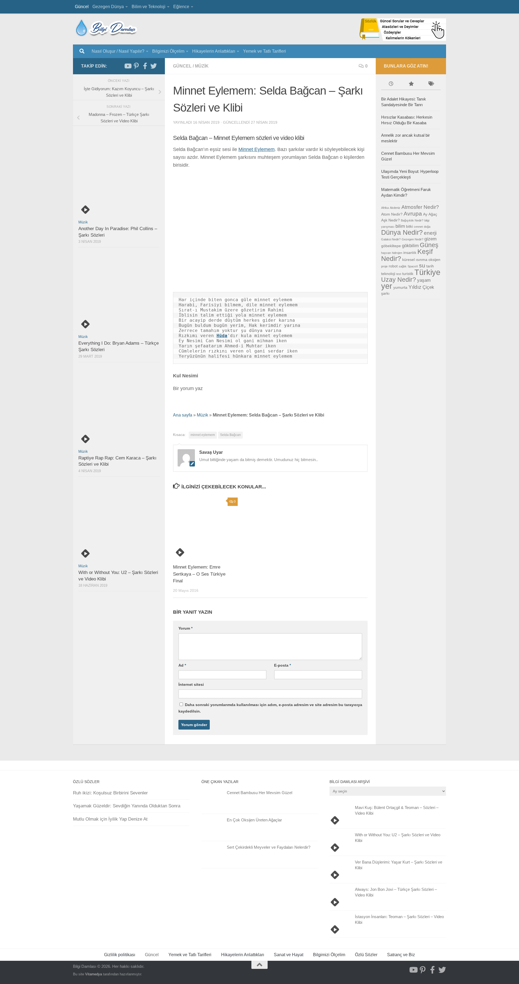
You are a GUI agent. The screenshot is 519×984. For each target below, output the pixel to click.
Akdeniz (395, 207)
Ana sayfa (182, 415)
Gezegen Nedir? (412, 239)
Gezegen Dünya (108, 6)
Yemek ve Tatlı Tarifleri (264, 51)
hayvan (386, 252)
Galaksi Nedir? (391, 239)
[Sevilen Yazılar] (411, 84)
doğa (427, 226)
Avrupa (413, 213)
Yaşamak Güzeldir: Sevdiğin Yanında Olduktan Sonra (126, 805)
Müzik (202, 66)
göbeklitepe (391, 246)
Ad (182, 665)
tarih (430, 266)
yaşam (424, 280)
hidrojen (397, 252)
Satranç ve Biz (401, 954)
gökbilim (410, 245)
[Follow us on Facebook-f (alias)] (145, 66)
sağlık (403, 266)
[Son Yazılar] (391, 84)
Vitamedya (93, 974)
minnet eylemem (203, 435)
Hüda (222, 335)
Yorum (185, 628)
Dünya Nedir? (402, 232)
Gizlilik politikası (119, 954)
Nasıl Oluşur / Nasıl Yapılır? (118, 51)
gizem (430, 238)
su (422, 265)
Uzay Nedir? (398, 279)
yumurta (400, 287)
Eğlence (181, 6)
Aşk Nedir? (390, 220)
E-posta (282, 665)
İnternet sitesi (191, 684)
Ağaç (432, 214)
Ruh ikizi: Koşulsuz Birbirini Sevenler (110, 792)
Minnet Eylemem (256, 149)
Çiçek (428, 287)
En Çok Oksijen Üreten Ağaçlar (254, 820)
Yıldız (414, 287)
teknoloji (388, 273)
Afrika (385, 207)
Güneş (429, 244)
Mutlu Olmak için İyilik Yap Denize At (110, 819)
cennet (418, 226)
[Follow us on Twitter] (153, 66)
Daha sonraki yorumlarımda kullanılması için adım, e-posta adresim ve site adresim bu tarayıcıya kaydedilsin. (270, 708)
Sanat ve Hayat (288, 954)
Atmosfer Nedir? (420, 207)
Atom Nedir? (391, 214)
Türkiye (427, 272)
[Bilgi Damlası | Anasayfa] (107, 28)
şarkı (385, 293)
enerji (430, 233)
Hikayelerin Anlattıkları (213, 51)
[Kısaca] (431, 84)
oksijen (434, 259)
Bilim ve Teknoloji (148, 6)
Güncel (82, 6)
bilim (400, 226)
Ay (425, 214)
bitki (409, 226)
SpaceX (413, 266)
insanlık (409, 252)
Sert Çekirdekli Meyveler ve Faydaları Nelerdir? (268, 847)
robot (393, 266)
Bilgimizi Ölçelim (168, 51)
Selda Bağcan (230, 435)
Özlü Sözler (366, 954)
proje (384, 266)
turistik (407, 273)
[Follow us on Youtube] (127, 66)
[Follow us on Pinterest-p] (136, 66)
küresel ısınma (414, 259)
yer (386, 285)
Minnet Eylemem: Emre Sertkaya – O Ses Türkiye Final (199, 574)
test (398, 274)
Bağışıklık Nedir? (412, 220)
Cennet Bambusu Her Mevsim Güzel (259, 792)
